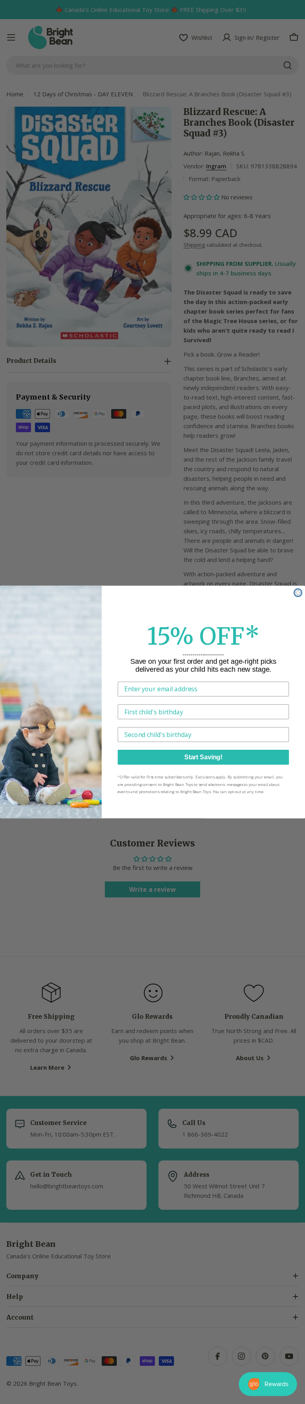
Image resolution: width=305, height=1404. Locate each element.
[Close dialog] (298, 593)
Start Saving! (203, 757)
